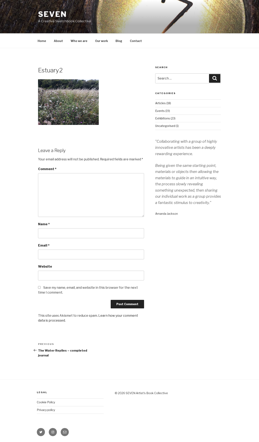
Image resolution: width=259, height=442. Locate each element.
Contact (136, 41)
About (58, 41)
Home (42, 41)
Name (44, 224)
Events (160, 111)
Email (44, 245)
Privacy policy (46, 410)
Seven (52, 14)
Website (45, 266)
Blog (119, 41)
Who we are (79, 41)
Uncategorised (165, 126)
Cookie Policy (46, 402)
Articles (160, 103)
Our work (101, 41)
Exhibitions (162, 118)
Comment (47, 169)
